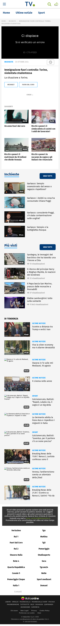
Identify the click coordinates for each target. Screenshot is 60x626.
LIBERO (8, 602)
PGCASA (51, 602)
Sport (41, 12)
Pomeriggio (44, 549)
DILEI (32, 604)
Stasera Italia (16, 555)
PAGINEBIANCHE (13, 604)
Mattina (43, 536)
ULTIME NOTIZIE (39, 323)
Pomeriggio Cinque (16, 579)
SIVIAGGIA (39, 604)
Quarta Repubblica (16, 567)
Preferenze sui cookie (27, 613)
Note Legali (25, 610)
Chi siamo (14, 610)
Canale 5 (16, 573)
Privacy (34, 610)
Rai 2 (16, 549)
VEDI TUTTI (47, 176)
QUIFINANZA (48, 604)
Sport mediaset (44, 579)
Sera (44, 561)
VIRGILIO (15, 602)
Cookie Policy (45, 610)
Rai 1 (16, 536)
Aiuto (39, 613)
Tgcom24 (44, 567)
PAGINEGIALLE (25, 602)
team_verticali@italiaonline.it (38, 518)
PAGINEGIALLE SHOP (39, 602)
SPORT (35, 396)
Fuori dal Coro (16, 542)
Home (6, 12)
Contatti (18, 592)
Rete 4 (16, 561)
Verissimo (16, 530)
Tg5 (44, 542)
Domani (43, 585)
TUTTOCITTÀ (24, 604)
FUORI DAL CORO (28, 85)
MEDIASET (11, 85)
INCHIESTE (12, 21)
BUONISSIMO (25, 607)
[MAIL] (56, 4)
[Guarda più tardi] (50, 62)
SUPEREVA (35, 607)
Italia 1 (16, 585)
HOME (3, 21)
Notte (43, 573)
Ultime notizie (24, 12)
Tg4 (44, 530)
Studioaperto (44, 555)
